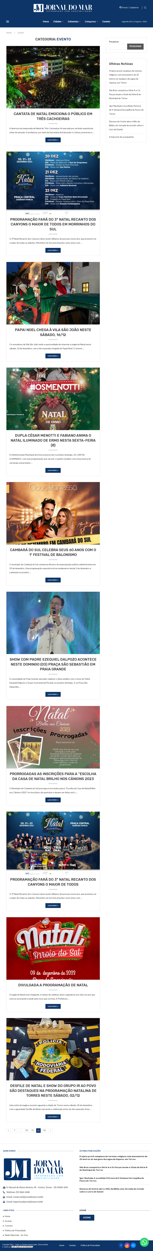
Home (46, 21)
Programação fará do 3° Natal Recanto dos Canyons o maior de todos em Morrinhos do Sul (53, 224)
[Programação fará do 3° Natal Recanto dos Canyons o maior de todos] (53, 842)
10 (26, 1130)
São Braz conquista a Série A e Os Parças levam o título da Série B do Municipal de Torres (125, 94)
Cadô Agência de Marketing (22, 1247)
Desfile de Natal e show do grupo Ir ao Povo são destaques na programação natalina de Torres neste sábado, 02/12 (53, 1091)
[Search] (145, 8)
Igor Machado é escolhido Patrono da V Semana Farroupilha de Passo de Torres (126, 110)
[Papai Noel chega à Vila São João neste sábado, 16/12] (53, 293)
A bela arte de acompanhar (121, 137)
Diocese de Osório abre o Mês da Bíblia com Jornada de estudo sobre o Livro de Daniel (126, 125)
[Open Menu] (7, 21)
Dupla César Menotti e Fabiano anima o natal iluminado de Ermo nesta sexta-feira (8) (53, 440)
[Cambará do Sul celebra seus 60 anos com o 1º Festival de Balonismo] (53, 513)
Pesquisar (114, 41)
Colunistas (73, 21)
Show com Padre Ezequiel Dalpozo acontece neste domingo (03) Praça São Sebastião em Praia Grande (53, 664)
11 (32, 1130)
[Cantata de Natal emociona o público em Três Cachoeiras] (53, 77)
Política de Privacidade (90, 1245)
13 (44, 1130)
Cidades (57, 21)
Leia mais (52, 140)
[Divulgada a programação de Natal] (53, 948)
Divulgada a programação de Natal (53, 985)
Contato (106, 21)
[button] (144, 1242)
